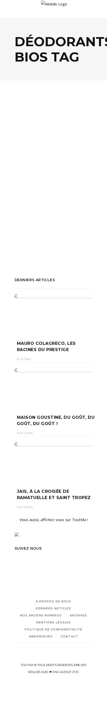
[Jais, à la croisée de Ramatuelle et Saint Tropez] (53, 461)
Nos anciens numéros (41, 615)
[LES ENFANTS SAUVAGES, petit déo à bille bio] (53, 125)
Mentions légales (53, 622)
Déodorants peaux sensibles (40, 234)
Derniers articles (53, 608)
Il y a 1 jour (24, 359)
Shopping (45, 150)
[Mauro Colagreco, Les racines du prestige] (53, 313)
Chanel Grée (28, 181)
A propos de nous (53, 601)
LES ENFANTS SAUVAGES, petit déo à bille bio (51, 168)
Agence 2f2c (69, 672)
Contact (69, 636)
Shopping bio (49, 248)
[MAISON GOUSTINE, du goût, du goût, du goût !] (53, 387)
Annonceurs (41, 636)
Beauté (27, 150)
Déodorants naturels (65, 227)
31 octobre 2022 (54, 181)
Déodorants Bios (30, 227)
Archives (78, 615)
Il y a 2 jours (25, 433)
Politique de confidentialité (53, 629)
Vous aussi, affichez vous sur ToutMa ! (53, 519)
